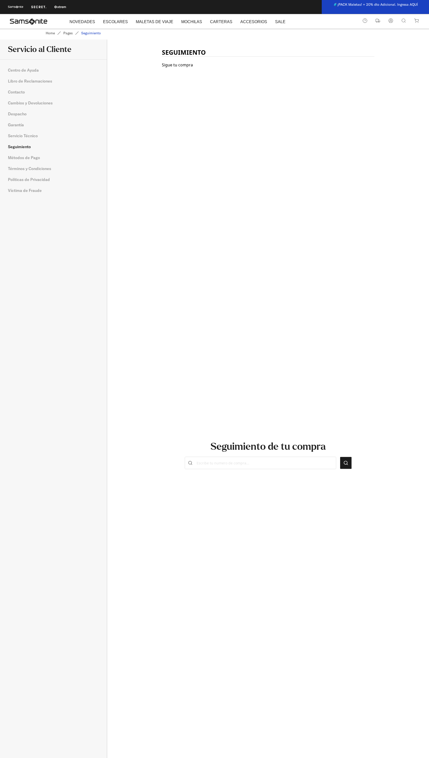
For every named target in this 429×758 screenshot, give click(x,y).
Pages (68, 33)
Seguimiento (19, 146)
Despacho (17, 113)
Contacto (16, 91)
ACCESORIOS (253, 22)
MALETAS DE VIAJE (154, 22)
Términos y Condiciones (29, 168)
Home (50, 33)
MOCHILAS (191, 22)
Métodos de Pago (24, 157)
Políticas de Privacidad (29, 179)
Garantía (16, 124)
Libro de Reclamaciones (30, 81)
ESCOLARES (115, 22)
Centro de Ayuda (23, 70)
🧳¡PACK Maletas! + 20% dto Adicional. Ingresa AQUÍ (375, 4)
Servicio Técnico (23, 135)
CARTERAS (221, 22)
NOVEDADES (82, 22)
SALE (280, 22)
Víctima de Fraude (25, 190)
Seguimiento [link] (91, 33)
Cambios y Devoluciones (30, 102)
